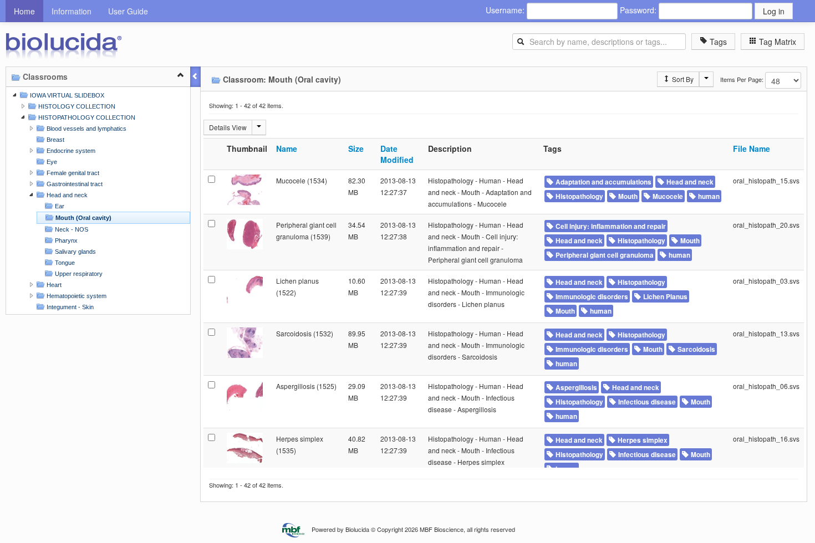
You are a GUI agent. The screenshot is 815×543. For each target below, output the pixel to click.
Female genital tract (72, 173)
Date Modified (397, 154)
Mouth (627, 196)
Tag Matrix (776, 41)
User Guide (128, 11)
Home (24, 11)
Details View (228, 127)
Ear (58, 206)
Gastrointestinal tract (74, 184)
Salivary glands (74, 251)
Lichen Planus (664, 296)
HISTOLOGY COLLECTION (76, 106)
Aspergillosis (575, 387)
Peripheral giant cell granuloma (604, 255)
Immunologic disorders (591, 296)
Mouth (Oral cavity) (82, 217)
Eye (51, 161)
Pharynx (65, 240)
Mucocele (667, 196)
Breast (54, 139)
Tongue (64, 262)
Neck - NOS (70, 229)
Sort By (682, 79)
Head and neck (66, 195)
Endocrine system (70, 150)
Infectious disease (646, 402)
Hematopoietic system (75, 296)
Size (356, 148)
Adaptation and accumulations (602, 182)
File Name (751, 148)
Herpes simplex (642, 440)
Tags (717, 41)
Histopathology (578, 196)
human (708, 196)
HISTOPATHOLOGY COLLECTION (86, 117)
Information (71, 11)
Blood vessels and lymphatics (85, 128)
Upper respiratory (78, 273)
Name (286, 148)
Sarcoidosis (695, 349)
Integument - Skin (69, 307)
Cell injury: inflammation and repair (610, 226)
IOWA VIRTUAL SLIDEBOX (66, 95)
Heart (53, 284)
